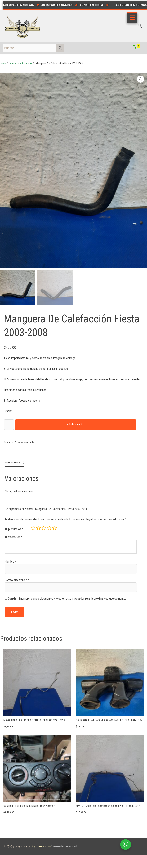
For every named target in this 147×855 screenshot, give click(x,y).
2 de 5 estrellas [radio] (38, 528)
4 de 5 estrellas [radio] (49, 528)
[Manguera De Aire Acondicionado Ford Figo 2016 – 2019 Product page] (37, 682)
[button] (140, 79)
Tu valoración (13, 537)
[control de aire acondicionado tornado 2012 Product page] (37, 768)
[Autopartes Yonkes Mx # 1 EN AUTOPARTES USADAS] (24, 26)
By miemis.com (41, 846)
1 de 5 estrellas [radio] (33, 528)
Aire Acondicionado (21, 63)
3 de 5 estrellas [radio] (44, 528)
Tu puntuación (14, 529)
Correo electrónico (17, 580)
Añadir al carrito (75, 424)
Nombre (10, 561)
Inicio (3, 63)
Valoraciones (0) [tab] (14, 462)
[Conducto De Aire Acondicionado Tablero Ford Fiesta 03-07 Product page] (109, 682)
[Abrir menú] (132, 17)
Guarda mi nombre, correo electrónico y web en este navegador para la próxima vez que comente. (67, 598)
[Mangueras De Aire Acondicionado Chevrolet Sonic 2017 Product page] (109, 768)
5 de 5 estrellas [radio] (54, 528)
